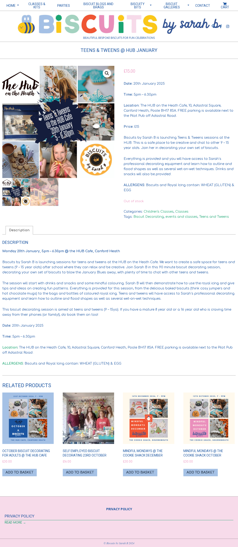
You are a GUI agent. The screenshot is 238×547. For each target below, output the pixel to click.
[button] (107, 73)
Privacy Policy (19, 516)
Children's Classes (159, 211)
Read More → (15, 522)
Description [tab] (19, 230)
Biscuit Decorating (148, 216)
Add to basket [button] (19, 472)
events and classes (181, 216)
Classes (181, 211)
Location (9, 347)
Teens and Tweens (214, 216)
